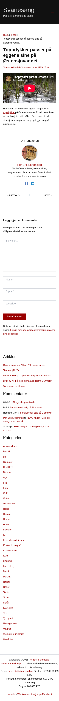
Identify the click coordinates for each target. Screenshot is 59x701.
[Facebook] (26, 183)
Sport (6, 597)
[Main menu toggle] (52, 12)
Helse (6, 509)
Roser (6, 587)
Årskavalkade (10, 446)
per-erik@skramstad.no (20, 671)
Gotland (7, 498)
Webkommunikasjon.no (13, 663)
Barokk (7, 451)
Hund (6, 524)
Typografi (8, 618)
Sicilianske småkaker (14, 386)
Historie (7, 514)
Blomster (7, 462)
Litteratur (7, 561)
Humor (6, 519)
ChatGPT (8, 467)
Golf (5, 493)
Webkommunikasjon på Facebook (34, 694)
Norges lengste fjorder (24, 402)
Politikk (7, 576)
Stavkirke (8, 608)
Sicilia (6, 592)
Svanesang (18, 9)
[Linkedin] (32, 183)
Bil (4, 456)
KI (4, 535)
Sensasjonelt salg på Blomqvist (26, 407)
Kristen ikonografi (12, 545)
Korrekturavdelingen (13, 540)
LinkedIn (11, 694)
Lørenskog (8, 566)
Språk (6, 602)
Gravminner (9, 503)
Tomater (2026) (11, 370)
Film (5, 483)
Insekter (7, 529)
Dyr (5, 477)
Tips (5, 613)
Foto (47, 67)
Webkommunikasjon (13, 634)
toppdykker (9, 112)
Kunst (6, 555)
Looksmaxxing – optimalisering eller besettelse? (27, 375)
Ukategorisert (10, 623)
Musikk (7, 571)
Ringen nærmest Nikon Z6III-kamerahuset (24, 365)
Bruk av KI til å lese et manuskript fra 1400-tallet (27, 381)
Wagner (7, 628)
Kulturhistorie (10, 550)
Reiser (6, 582)
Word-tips (8, 639)
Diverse (7, 472)
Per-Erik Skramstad (13, 418)
